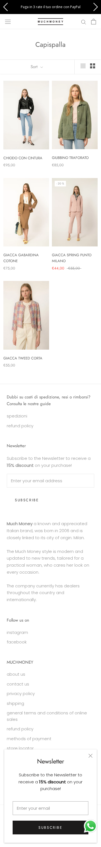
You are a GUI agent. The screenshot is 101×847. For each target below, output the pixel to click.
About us (16, 674)
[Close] (90, 756)
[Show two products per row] (92, 65)
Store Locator (20, 748)
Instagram (17, 632)
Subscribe (50, 827)
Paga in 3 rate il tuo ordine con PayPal (51, 6)
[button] (5, 7)
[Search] (83, 21)
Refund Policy (20, 426)
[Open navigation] (8, 21)
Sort (35, 67)
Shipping (15, 703)
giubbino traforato (70, 157)
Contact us (18, 684)
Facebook (17, 642)
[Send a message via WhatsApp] (90, 826)
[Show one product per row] (83, 65)
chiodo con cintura (22, 158)
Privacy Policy (21, 693)
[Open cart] (93, 21)
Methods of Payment (29, 739)
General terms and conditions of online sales (47, 716)
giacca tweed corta (22, 358)
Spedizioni (17, 416)
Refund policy (20, 729)
